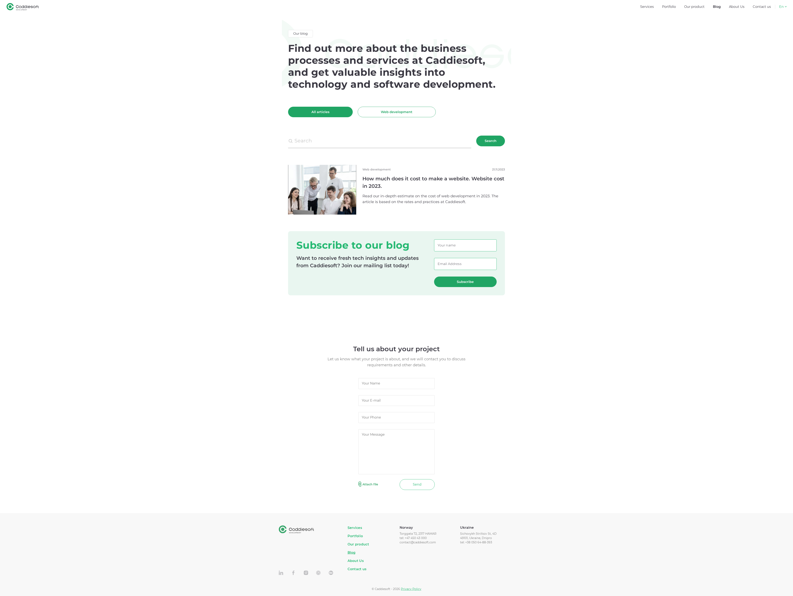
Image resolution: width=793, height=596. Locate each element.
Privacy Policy (411, 589)
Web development (396, 112)
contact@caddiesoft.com (418, 542)
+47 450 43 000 (416, 538)
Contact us (762, 7)
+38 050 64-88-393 (478, 542)
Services (647, 7)
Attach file (370, 484)
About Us (736, 7)
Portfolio (669, 7)
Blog (717, 7)
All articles (320, 112)
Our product (694, 7)
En (781, 7)
